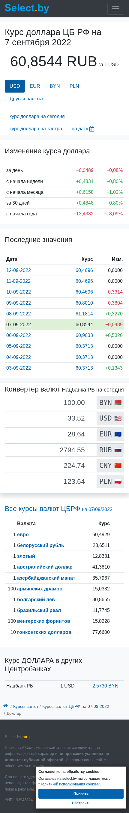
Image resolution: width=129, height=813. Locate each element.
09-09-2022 (18, 303)
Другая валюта (26, 98)
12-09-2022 (18, 270)
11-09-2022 (18, 281)
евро (23, 534)
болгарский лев (36, 599)
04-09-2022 (18, 357)
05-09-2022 (18, 346)
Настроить (81, 803)
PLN (74, 86)
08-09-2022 (18, 313)
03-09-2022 (18, 368)
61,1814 (84, 313)
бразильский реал (39, 610)
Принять (81, 793)
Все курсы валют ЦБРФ (58, 509)
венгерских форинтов (43, 621)
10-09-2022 (18, 291)
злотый (26, 556)
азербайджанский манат (46, 578)
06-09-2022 (18, 335)
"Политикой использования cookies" (69, 784)
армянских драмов (39, 588)
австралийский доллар (45, 566)
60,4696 (84, 270)
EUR (35, 86)
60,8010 (84, 303)
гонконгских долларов (44, 632)
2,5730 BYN (105, 685)
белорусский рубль (40, 545)
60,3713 (84, 346)
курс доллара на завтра (36, 128)
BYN (55, 86)
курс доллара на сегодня (37, 116)
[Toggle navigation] (115, 9)
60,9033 (84, 335)
